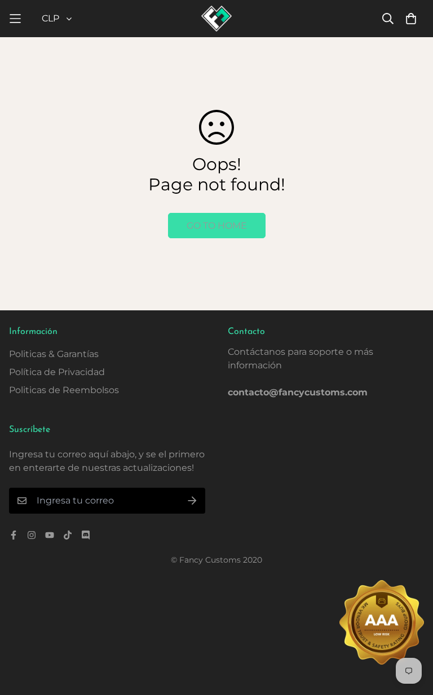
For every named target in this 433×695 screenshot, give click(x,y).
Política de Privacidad (57, 372)
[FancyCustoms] (216, 18)
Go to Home (217, 225)
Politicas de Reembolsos (64, 390)
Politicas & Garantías (54, 354)
